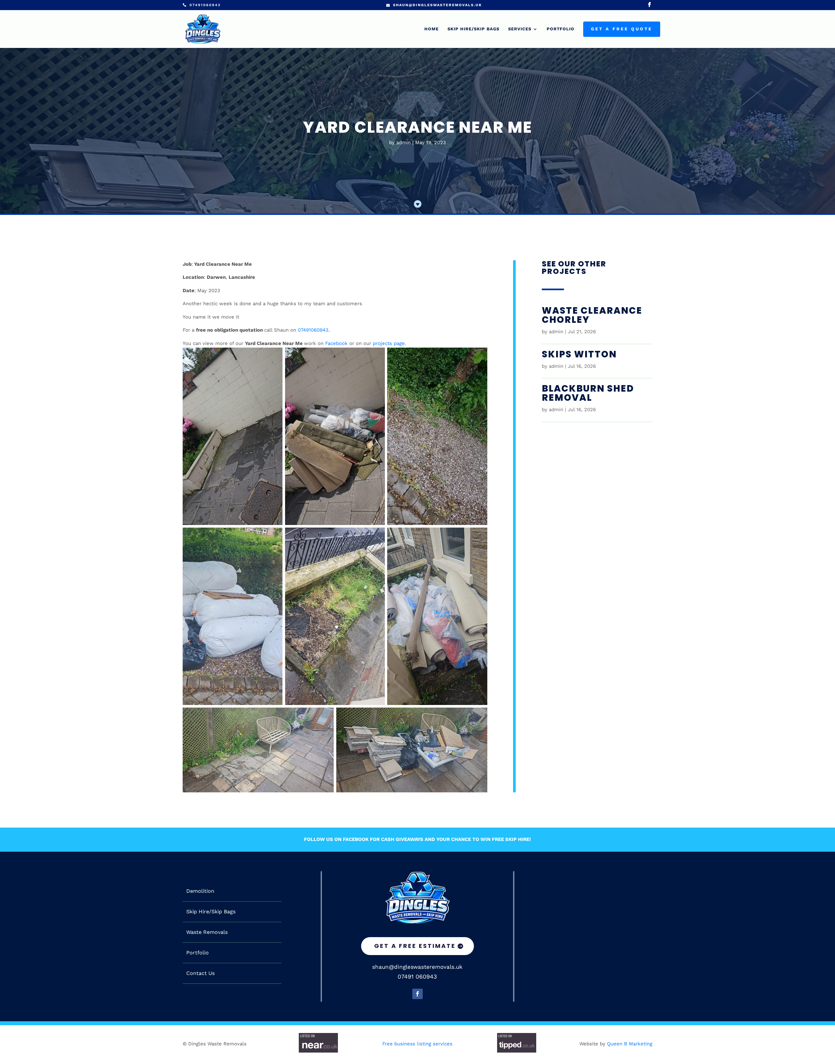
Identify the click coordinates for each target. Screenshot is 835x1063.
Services (519, 29)
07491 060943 (417, 976)
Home (431, 29)
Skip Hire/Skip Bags (473, 29)
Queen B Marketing (629, 1044)
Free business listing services (417, 1044)
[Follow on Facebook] (417, 994)
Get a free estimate (415, 946)
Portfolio (560, 29)
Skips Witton (579, 354)
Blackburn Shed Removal (588, 393)
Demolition (200, 891)
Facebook (336, 343)
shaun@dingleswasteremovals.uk (417, 967)
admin (403, 142)
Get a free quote (621, 29)
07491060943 (313, 330)
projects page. (389, 343)
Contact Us (200, 973)
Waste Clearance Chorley (592, 315)
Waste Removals (207, 932)
